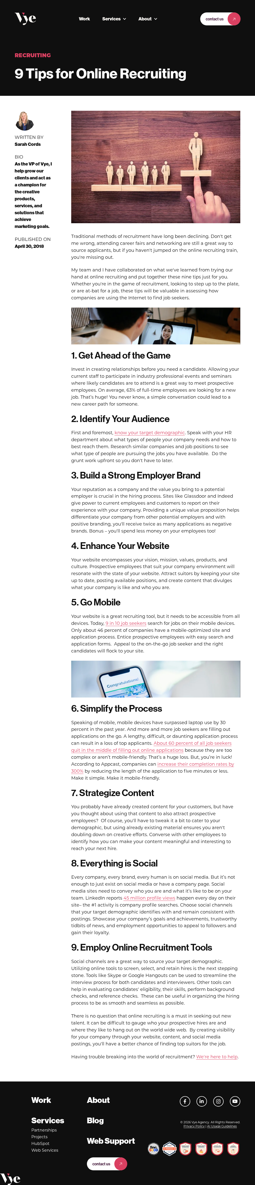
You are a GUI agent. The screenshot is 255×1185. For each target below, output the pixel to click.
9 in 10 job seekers (126, 623)
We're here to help (217, 1057)
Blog (95, 1120)
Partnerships (44, 1130)
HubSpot (40, 1143)
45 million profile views (149, 898)
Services (111, 19)
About (145, 19)
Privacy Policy (194, 1126)
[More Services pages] (124, 18)
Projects (39, 1136)
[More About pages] (156, 18)
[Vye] (25, 19)
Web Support (111, 1141)
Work (84, 19)
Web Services (44, 1150)
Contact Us (215, 18)
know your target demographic (150, 432)
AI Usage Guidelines (222, 1126)
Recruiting (33, 55)
